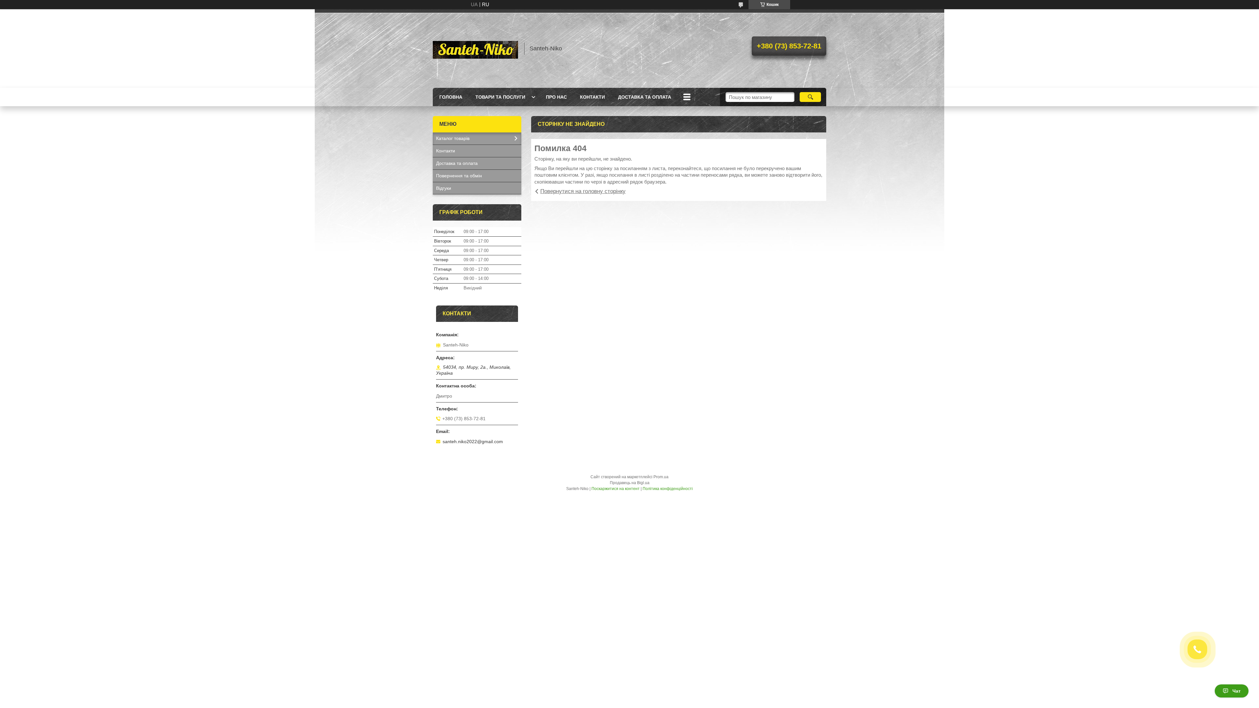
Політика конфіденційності (668, 488)
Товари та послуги (500, 97)
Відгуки (443, 188)
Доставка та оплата (644, 97)
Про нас (556, 97)
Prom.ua (661, 477)
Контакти (592, 97)
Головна (450, 97)
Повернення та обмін (459, 175)
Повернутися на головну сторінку (583, 191)
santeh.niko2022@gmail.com (473, 441)
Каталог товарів (453, 138)
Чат (1236, 691)
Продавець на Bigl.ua (629, 483)
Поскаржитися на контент (615, 488)
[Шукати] (810, 97)
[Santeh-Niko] (475, 48)
